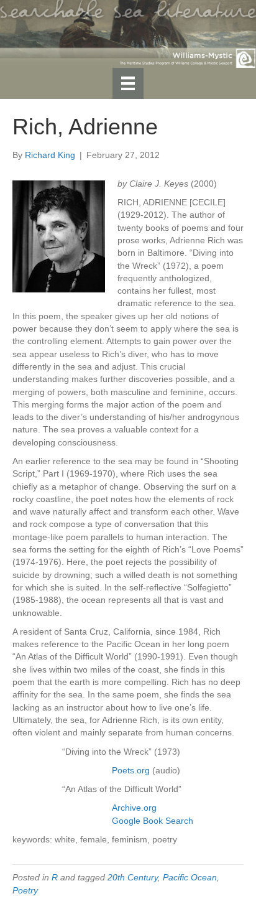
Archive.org (134, 808)
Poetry (25, 890)
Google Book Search (152, 821)
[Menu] (128, 83)
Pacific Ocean (190, 877)
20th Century (132, 877)
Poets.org (131, 770)
